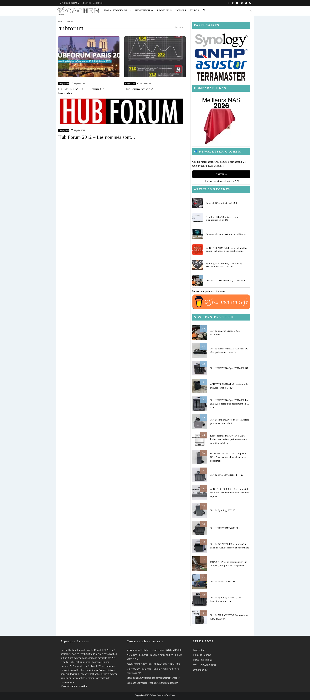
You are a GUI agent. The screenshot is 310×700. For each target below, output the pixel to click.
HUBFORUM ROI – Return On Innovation (81, 91)
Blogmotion (199, 650)
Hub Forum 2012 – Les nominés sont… (96, 137)
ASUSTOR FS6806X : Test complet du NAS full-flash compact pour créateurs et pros (229, 493)
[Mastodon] (241, 3)
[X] (233, 3)
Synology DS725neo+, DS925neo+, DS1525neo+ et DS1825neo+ (224, 265)
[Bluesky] (246, 3)
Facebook (93, 674)
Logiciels (164, 10)
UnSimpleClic (200, 669)
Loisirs (181, 10)
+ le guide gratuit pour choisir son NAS (221, 181)
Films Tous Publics (202, 659)
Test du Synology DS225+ (223, 510)
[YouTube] (237, 3)
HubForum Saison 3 (138, 89)
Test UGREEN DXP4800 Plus (225, 528)
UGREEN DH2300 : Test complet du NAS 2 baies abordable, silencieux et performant (228, 457)
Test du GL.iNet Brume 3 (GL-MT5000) (226, 280)
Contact (86, 3)
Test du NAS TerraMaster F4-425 (226, 475)
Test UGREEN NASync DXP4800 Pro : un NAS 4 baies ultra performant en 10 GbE (230, 404)
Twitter (73, 674)
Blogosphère (64, 84)
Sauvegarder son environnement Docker (226, 234)
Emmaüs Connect (202, 655)
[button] (204, 10)
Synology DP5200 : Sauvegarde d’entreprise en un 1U (222, 218)
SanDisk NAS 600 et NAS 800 (221, 203)
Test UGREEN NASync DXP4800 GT (229, 368)
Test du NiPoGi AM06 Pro (223, 581)
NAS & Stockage (116, 10)
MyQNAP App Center (204, 664)
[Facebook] (229, 3)
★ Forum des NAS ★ (69, 3)
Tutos (194, 10)
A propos (98, 3)
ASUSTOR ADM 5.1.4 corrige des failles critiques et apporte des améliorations (226, 249)
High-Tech (142, 10)
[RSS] (250, 3)
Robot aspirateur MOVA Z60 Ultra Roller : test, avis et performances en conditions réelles (228, 439)
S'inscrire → (221, 174)
